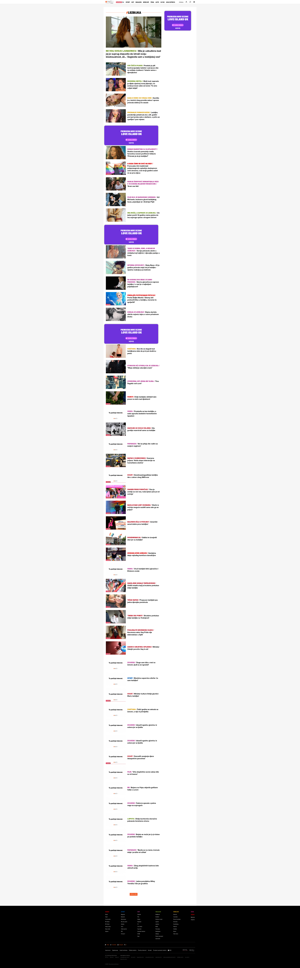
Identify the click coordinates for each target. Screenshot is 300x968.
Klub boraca (123, 919)
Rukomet (123, 917)
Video (192, 914)
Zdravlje (157, 933)
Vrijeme (106, 931)
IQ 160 (163, 2)
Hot (132, 2)
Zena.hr (112, 957)
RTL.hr (106, 957)
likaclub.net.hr (123, 959)
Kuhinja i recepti (159, 919)
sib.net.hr (133, 957)
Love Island (139, 926)
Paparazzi (139, 921)
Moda (157, 926)
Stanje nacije (108, 926)
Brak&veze (158, 914)
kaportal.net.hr (140, 957)
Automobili (158, 938)
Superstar (139, 929)
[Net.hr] (192, 950)
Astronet (175, 914)
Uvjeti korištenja (123, 950)
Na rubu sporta (124, 921)
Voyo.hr (117, 957)
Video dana (175, 933)
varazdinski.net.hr (149, 957)
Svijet (106, 917)
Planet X (175, 926)
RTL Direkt (107, 924)
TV (137, 924)
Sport (128, 2)
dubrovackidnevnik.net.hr (169, 957)
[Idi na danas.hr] (120, 2)
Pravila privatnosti (142, 950)
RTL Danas (107, 921)
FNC (122, 931)
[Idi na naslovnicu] (109, 3)
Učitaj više (133, 894)
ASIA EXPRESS (170, 2)
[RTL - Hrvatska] (185, 950)
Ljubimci (157, 924)
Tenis (122, 926)
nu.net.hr (187, 957)
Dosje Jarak (107, 929)
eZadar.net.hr (180, 957)
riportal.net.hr (158, 957)
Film (138, 917)
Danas (107, 912)
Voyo (138, 936)
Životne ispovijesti (159, 936)
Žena (152, 2)
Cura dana (175, 917)
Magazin (138, 2)
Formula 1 (123, 933)
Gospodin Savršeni (141, 931)
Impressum (108, 950)
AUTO (157, 2)
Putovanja (158, 929)
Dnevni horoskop (176, 919)
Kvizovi (174, 931)
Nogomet (123, 914)
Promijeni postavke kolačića (159, 950)
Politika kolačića (132, 950)
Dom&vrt (157, 917)
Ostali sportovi (124, 929)
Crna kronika (107, 919)
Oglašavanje (115, 950)
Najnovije (193, 917)
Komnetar (175, 921)
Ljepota (157, 921)
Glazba (138, 919)
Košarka (122, 924)
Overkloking (175, 924)
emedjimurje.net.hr (124, 957)
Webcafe (146, 2)
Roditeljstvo (158, 931)
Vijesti (106, 914)
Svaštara (175, 929)
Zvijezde (139, 914)
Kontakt (150, 950)
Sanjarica (193, 919)
